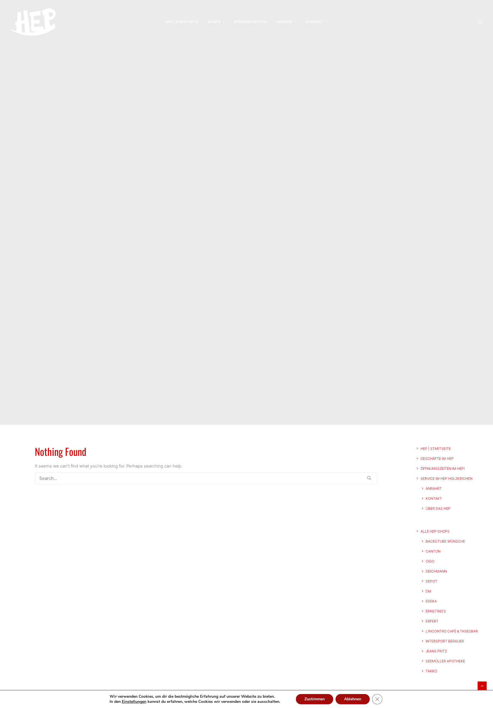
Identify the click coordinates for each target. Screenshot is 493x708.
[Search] (206, 478)
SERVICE (284, 22)
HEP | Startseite (182, 22)
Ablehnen (352, 699)
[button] (480, 22)
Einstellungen (134, 701)
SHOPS (213, 22)
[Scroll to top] (482, 685)
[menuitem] (182, 22)
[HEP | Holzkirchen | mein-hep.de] (33, 22)
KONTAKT (315, 22)
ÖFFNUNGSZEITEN (250, 22)
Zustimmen (314, 699)
